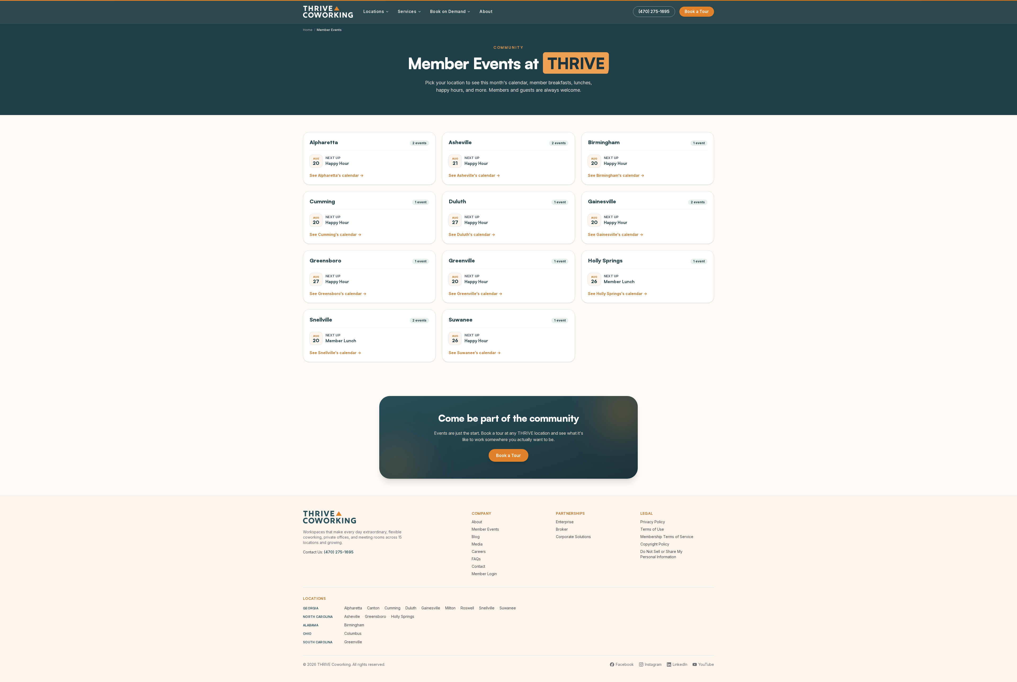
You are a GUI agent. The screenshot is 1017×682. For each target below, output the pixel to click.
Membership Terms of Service (666, 536)
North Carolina (318, 617)
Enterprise (565, 522)
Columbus (353, 633)
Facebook (625, 664)
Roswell (467, 608)
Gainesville (430, 608)
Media (477, 544)
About (485, 11)
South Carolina (317, 642)
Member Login (484, 573)
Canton (373, 608)
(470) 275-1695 (339, 552)
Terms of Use (652, 529)
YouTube (706, 664)
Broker (562, 529)
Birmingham (354, 625)
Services (407, 11)
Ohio (307, 634)
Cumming (392, 608)
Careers (479, 551)
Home (308, 30)
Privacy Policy (652, 522)
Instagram (653, 664)
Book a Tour (697, 11)
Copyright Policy (654, 544)
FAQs (476, 559)
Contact (478, 566)
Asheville (352, 616)
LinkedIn (680, 664)
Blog (476, 536)
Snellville (486, 608)
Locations (373, 11)
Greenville (353, 642)
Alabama (310, 625)
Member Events (485, 529)
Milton (450, 608)
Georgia (310, 608)
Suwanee (507, 608)
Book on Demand (448, 11)
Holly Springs (402, 616)
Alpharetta (353, 608)
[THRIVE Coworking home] (329, 11)
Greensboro (375, 616)
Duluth (410, 608)
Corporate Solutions (573, 536)
